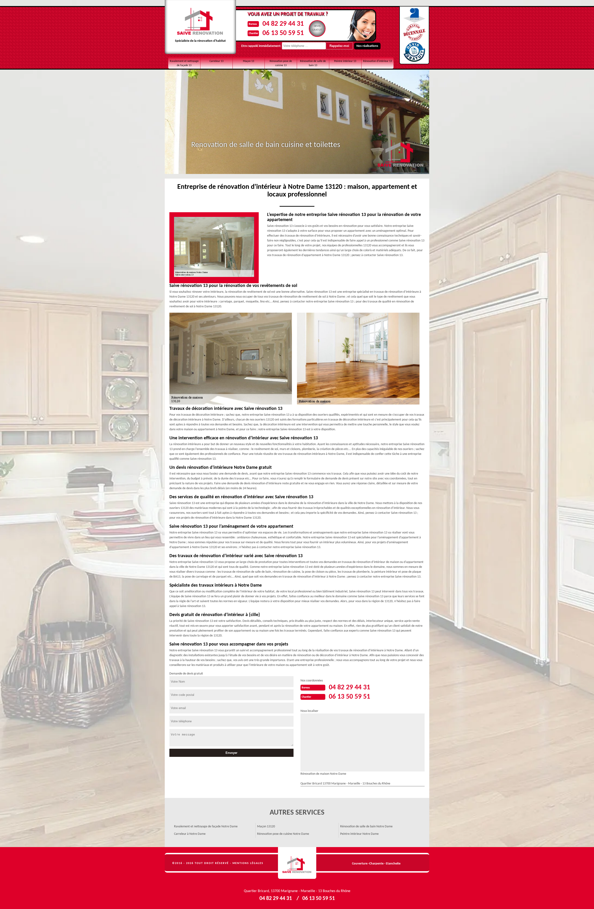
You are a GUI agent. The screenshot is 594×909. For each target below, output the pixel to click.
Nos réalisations (367, 46)
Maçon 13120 (266, 826)
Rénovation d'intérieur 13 (377, 61)
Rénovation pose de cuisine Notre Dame (283, 834)
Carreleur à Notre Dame (190, 834)
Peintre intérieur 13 (345, 61)
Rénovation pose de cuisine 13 (281, 63)
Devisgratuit (317, 28)
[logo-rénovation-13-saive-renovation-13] (297, 863)
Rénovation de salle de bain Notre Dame (366, 826)
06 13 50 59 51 (283, 33)
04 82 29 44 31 (283, 24)
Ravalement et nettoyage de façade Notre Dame (206, 826)
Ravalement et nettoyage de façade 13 (184, 63)
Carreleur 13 (216, 61)
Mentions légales (247, 863)
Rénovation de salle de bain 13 (313, 63)
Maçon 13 (248, 61)
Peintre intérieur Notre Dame (359, 834)
